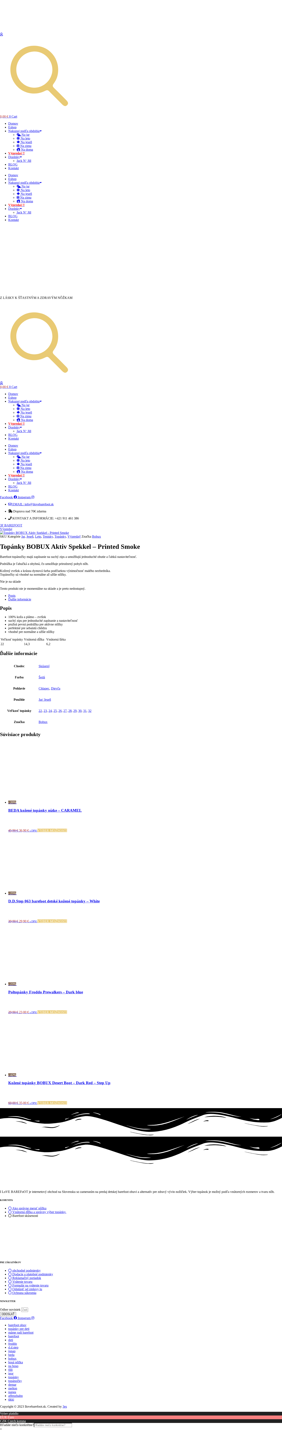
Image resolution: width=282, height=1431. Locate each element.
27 (65, 711)
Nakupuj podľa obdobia (24, 131)
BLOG (13, 164)
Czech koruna (17, 1421)
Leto (38, 536)
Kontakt (13, 168)
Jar (23, 536)
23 (45, 711)
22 (40, 711)
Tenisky (48, 536)
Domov (13, 123)
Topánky (60, 536)
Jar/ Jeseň (45, 699)
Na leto (25, 138)
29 (75, 711)
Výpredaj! (74, 536)
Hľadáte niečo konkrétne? (17, 1425)
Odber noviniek (10, 1309)
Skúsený (44, 666)
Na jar (25, 134)
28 (70, 711)
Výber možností (52, 830)
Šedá (42, 677)
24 (50, 711)
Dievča (55, 688)
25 (55, 711)
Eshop (12, 127)
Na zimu (25, 146)
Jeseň (29, 536)
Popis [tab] (11, 595)
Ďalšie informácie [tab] (19, 599)
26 (60, 711)
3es (65, 1406)
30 (80, 711)
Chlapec (44, 688)
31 (84, 711)
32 (89, 711)
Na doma (26, 149)
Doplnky (14, 157)
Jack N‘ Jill (24, 160)
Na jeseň (26, 142)
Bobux (96, 536)
